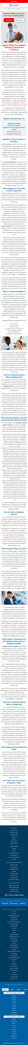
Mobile (14, 1010)
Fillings (14, 932)
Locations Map (14, 877)
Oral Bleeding (14, 953)
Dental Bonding (14, 926)
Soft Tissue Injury (14, 970)
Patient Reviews (14, 843)
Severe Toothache (14, 968)
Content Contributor (14, 891)
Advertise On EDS (14, 889)
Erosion (14, 930)
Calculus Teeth (14, 917)
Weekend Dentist (14, 869)
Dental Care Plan (14, 832)
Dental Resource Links (14, 853)
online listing (16, 813)
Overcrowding (14, 955)
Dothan (14, 1002)
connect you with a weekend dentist (11, 533)
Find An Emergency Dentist (14, 993)
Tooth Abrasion (14, 974)
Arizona (19, 989)
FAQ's (14, 851)
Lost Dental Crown (14, 945)
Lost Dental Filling (14, 947)
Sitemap (14, 871)
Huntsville (14, 1006)
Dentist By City (14, 875)
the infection (7, 489)
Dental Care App (14, 873)
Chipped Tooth (14, 919)
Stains (14, 972)
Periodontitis (14, 960)
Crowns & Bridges (14, 924)
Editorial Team (14, 841)
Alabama (5, 989)
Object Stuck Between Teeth (14, 951)
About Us (14, 839)
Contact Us (14, 837)
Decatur (14, 999)
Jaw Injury (14, 943)
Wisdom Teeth (14, 978)
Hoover (14, 1027)
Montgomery (14, 1012)
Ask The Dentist (14, 830)
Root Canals (14, 964)
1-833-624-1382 (13, 110)
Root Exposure (14, 966)
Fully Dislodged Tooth (14, 936)
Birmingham (14, 997)
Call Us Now (8, 20)
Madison (14, 1008)
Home (9, 9)
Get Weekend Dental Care (14, 134)
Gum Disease (14, 938)
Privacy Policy (22, 1043)
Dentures (14, 859)
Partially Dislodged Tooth (14, 957)
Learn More (19, 20)
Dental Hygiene (14, 855)
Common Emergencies (14, 857)
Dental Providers (14, 865)
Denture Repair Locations (14, 1016)
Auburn (14, 995)
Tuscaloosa (14, 1014)
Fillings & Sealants (14, 934)
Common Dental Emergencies (14, 922)
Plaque (14, 962)
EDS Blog (14, 848)
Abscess (14, 913)
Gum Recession (14, 941)
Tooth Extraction (14, 976)
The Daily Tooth (14, 834)
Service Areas (14, 867)
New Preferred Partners (14, 879)
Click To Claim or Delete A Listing (14, 895)
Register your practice (14, 885)
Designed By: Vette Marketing (9, 1043)
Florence (14, 1004)
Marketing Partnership (14, 887)
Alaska (12, 989)
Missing (14, 949)
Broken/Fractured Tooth (14, 915)
